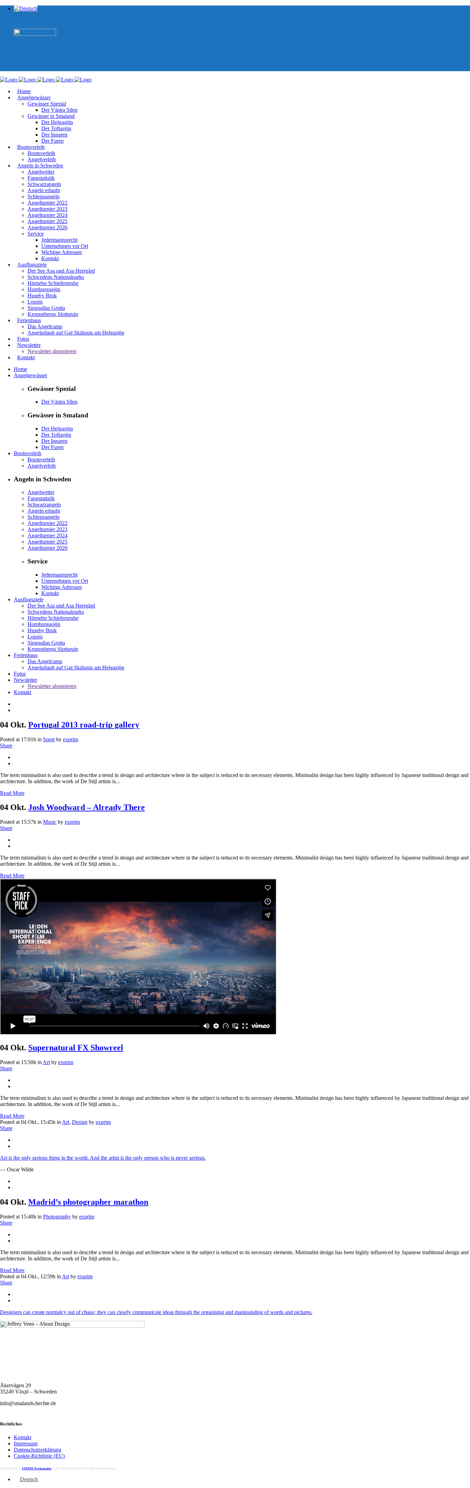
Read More (12, 793)
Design (79, 1122)
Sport (49, 739)
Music (49, 822)
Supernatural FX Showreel (75, 1047)
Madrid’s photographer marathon (88, 1201)
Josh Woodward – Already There (86, 807)
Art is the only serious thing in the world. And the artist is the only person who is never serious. (103, 1158)
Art (46, 1062)
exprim (70, 739)
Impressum (26, 1443)
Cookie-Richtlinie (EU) (39, 1456)
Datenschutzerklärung (37, 1450)
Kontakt (22, 1437)
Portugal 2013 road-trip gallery (83, 724)
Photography (57, 1216)
